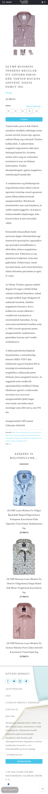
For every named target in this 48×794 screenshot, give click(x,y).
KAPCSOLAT (12, 709)
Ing (10, 444)
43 (22, 111)
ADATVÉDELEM (14, 689)
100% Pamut (16, 432)
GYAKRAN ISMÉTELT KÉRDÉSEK (23, 703)
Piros (21, 438)
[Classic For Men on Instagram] (20, 681)
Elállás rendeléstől (10, 789)
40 (8, 111)
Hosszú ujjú (13, 435)
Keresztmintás (29, 435)
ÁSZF (8, 696)
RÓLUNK (10, 716)
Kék (7, 438)
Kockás (37, 435)
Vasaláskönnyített (21, 441)
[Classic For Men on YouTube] (14, 681)
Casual (34, 432)
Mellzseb (11, 438)
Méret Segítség (33, 106)
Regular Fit (27, 438)
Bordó (22, 432)
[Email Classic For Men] (27, 681)
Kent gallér (21, 435)
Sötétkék (34, 438)
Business (28, 432)
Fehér (7, 435)
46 (36, 111)
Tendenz (13, 441)
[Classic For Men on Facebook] (8, 681)
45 (29, 111)
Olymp (9, 92)
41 (15, 111)
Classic (38, 432)
